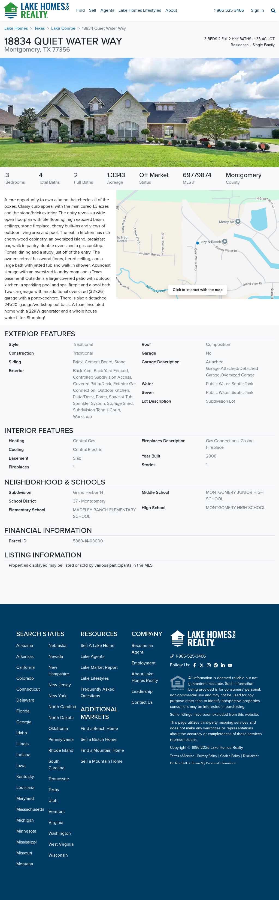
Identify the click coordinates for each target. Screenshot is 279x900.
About (171, 10)
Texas (39, 28)
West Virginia (61, 844)
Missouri (24, 853)
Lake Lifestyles (95, 678)
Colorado (25, 678)
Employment (144, 663)
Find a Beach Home (99, 728)
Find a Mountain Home (102, 750)
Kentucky (25, 776)
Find (80, 10)
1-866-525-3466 (229, 10)
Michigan (25, 820)
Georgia (23, 722)
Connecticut (28, 689)
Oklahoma (58, 728)
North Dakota (61, 717)
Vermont (56, 811)
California (25, 667)
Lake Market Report (99, 667)
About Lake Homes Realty (145, 677)
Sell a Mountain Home (102, 761)
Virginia (55, 822)
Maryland (25, 798)
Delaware (25, 700)
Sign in (257, 10)
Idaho (21, 733)
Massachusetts (30, 809)
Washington (59, 833)
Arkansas (25, 656)
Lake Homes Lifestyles (140, 10)
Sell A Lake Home (97, 645)
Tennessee (58, 779)
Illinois (22, 744)
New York (57, 696)
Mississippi (26, 842)
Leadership (142, 691)
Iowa (20, 765)
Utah (52, 800)
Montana (24, 864)
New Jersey (59, 685)
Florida (22, 711)
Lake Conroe (63, 28)
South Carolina (56, 765)
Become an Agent (142, 649)
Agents (107, 10)
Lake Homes (16, 28)
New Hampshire (58, 671)
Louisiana (25, 787)
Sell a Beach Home (99, 739)
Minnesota (26, 831)
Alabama (24, 645)
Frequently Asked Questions (97, 693)
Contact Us (142, 702)
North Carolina (62, 706)
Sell (92, 10)
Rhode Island (60, 750)
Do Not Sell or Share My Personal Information (203, 763)
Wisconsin (58, 855)
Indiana (23, 755)
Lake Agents (92, 656)
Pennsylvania (61, 739)
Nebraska (57, 645)
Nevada (55, 656)
